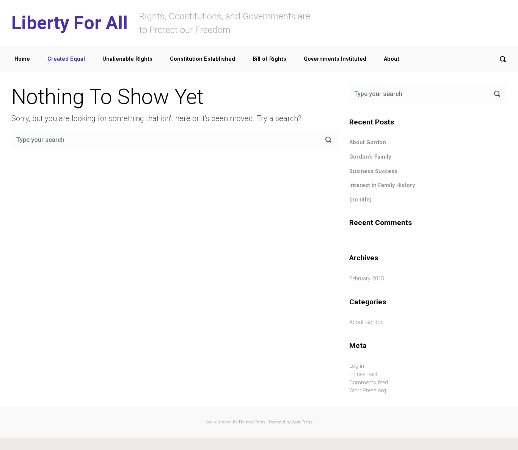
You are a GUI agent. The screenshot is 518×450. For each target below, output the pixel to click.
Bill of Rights (269, 59)
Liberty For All (69, 23)
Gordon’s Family (370, 157)
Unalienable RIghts (127, 59)
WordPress (302, 422)
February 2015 (366, 278)
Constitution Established (202, 59)
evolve (212, 422)
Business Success (373, 171)
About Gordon (367, 142)
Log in (356, 366)
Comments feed (368, 382)
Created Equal (66, 59)
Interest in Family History (382, 185)
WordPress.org (367, 390)
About (391, 59)
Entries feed (363, 374)
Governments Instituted (335, 59)
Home (22, 59)
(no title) (360, 200)
